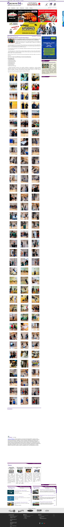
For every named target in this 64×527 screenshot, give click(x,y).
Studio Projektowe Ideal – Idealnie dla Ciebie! (21, 490)
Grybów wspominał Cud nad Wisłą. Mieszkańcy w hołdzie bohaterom (20, 468)
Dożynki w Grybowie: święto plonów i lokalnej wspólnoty (28, 467)
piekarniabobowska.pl (21, 511)
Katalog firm (50, 5)
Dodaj (28, 486)
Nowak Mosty (49, 511)
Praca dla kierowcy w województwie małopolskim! (46, 489)
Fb (39, 523)
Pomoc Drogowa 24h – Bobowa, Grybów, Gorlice (21, 502)
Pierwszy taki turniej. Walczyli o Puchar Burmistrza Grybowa (18, 37)
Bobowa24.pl (18, 0)
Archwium (39, 463)
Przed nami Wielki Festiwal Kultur (36, 467)
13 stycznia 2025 (39, 36)
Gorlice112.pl (22, 0)
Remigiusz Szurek (34, 36)
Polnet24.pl (12, 511)
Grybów (11, 36)
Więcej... (29, 494)
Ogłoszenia (55, 5)
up (54, 515)
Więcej (26, 486)
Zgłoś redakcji (46, 5)
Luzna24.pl (14, 0)
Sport (17, 36)
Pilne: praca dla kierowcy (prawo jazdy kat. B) (46, 501)
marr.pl (40, 511)
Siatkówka (14, 36)
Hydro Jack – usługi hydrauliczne (19, 496)
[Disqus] (24, 422)
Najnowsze (23, 486)
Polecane (21, 486)
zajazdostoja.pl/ (31, 511)
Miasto (8, 36)
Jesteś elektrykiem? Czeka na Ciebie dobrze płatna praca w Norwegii (48, 496)
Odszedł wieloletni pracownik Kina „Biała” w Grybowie (11, 468)
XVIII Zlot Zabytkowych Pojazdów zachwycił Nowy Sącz (49, 62)
